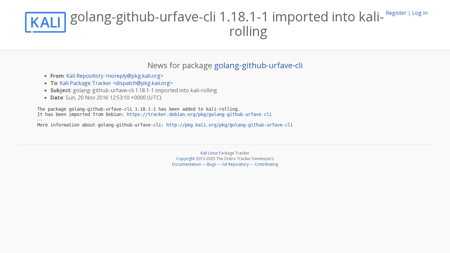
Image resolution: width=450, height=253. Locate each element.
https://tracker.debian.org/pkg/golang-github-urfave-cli (199, 114)
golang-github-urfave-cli (258, 65)
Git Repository (235, 164)
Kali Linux (209, 153)
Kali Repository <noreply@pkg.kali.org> (114, 75)
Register (396, 12)
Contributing (266, 164)
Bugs (211, 164)
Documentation (186, 164)
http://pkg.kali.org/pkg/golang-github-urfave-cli (229, 124)
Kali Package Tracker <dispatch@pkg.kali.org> (116, 83)
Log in (420, 12)
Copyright (185, 158)
